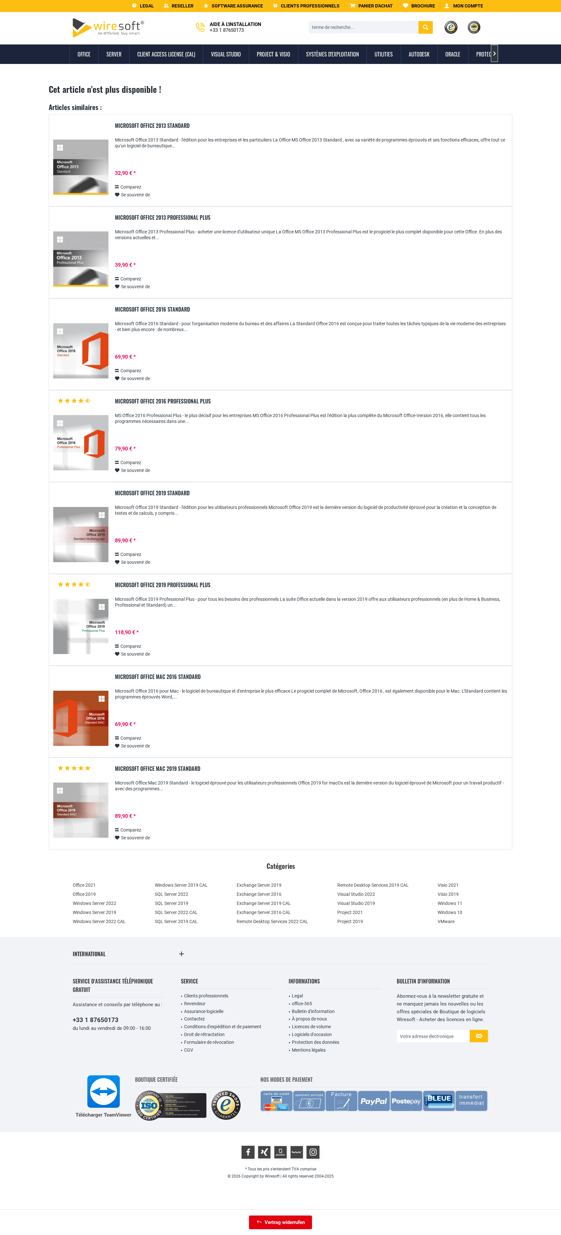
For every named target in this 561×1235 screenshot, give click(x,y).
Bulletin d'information (313, 1011)
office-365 (302, 1003)
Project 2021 (350, 912)
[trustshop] (226, 1106)
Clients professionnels (206, 995)
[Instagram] (312, 1152)
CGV (188, 1050)
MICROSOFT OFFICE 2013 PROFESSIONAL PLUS (162, 217)
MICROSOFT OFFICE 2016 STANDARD (152, 309)
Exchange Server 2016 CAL (264, 912)
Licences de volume (311, 1026)
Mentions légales (309, 1050)
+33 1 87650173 (95, 1020)
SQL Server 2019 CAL (176, 921)
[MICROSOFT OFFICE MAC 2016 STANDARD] (80, 718)
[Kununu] (296, 1152)
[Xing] (264, 1152)
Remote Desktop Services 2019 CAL (373, 885)
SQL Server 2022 (171, 894)
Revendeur (195, 1003)
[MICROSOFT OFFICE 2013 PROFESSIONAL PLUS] (80, 259)
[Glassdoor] (280, 1152)
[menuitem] (371, 6)
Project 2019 (350, 921)
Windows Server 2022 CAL (99, 921)
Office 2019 (84, 894)
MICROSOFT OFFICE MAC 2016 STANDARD (158, 677)
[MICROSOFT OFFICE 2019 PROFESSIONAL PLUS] (80, 626)
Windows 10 (450, 912)
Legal (297, 995)
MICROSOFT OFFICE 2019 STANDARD (152, 493)
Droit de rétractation (204, 1034)
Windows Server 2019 (94, 912)
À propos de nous (309, 1018)
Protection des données (315, 1042)
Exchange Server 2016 (259, 894)
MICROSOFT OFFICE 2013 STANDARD (152, 126)
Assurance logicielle (203, 1011)
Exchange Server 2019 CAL (264, 903)
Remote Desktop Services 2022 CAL (272, 921)
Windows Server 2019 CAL (181, 885)
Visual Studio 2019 (356, 903)
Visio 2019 (448, 894)
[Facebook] (248, 1152)
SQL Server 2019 (171, 903)
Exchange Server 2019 (259, 885)
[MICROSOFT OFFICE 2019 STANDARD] (80, 535)
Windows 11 (450, 903)
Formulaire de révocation (209, 1042)
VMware (446, 921)
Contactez (194, 1018)
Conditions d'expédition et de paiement (222, 1026)
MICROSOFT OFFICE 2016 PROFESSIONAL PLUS (163, 401)
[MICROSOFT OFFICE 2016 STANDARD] (80, 351)
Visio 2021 (448, 885)
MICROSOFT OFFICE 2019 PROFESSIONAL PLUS (162, 585)
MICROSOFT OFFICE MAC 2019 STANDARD (157, 768)
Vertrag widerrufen (285, 1222)
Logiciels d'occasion (312, 1034)
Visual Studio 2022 (356, 894)
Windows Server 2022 (94, 903)
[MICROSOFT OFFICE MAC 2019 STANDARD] (80, 810)
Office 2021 (84, 885)
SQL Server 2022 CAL (176, 912)
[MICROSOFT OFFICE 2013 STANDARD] (80, 167)
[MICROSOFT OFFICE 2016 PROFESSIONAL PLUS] (80, 443)
